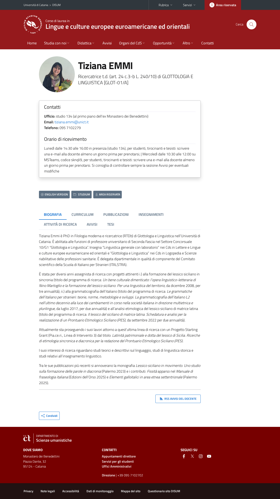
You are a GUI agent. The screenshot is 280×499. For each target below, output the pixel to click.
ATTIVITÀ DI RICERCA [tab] (60, 224)
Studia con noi (55, 43)
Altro (186, 43)
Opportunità (162, 43)
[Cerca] (251, 24)
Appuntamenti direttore (119, 456)
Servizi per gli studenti (118, 461)
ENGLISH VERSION (56, 194)
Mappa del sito (130, 491)
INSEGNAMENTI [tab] (151, 214)
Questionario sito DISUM (164, 491)
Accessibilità (70, 491)
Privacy (28, 491)
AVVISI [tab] (92, 224)
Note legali (48, 491)
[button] (49, 416)
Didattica (84, 43)
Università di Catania (36, 5)
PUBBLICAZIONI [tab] (116, 214)
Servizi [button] (187, 4)
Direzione (108, 475)
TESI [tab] (110, 224)
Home (32, 43)
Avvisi (107, 43)
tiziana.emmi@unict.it (72, 122)
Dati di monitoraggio (100, 491)
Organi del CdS (130, 43)
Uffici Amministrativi (116, 466)
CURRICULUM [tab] (82, 214)
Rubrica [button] (164, 4)
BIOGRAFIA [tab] (53, 214)
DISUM (56, 5)
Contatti (207, 43)
